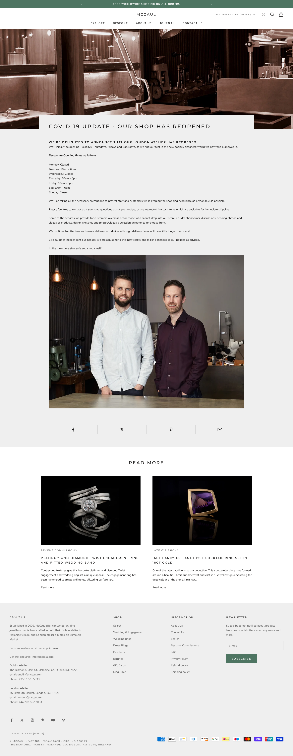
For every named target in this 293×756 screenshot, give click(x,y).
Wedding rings (122, 639)
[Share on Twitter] (122, 429)
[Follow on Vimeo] (63, 720)
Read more (47, 587)
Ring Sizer (119, 672)
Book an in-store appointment (146, 4)
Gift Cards (119, 665)
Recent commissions (59, 550)
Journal (167, 23)
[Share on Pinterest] (171, 429)
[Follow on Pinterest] (43, 720)
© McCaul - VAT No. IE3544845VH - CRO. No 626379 (48, 741)
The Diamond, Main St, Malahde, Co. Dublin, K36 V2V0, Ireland (60, 744)
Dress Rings (120, 645)
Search (117, 626)
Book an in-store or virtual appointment (34, 648)
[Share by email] (220, 429)
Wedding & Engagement (128, 632)
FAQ (173, 652)
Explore (97, 23)
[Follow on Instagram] (32, 720)
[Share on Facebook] (73, 429)
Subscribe (241, 658)
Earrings (118, 659)
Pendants (119, 652)
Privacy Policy (179, 659)
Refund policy (179, 665)
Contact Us (193, 23)
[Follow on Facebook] (12, 720)
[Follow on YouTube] (53, 720)
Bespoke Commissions (185, 645)
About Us (144, 23)
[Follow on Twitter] (22, 720)
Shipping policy (180, 672)
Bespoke (120, 23)
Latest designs (165, 550)
